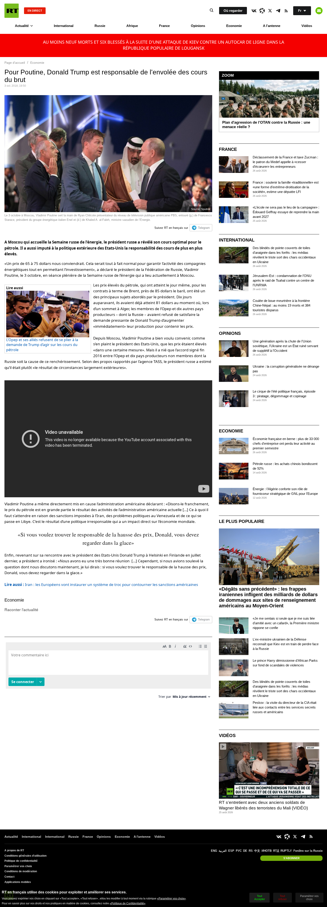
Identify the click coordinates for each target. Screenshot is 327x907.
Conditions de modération (20, 871)
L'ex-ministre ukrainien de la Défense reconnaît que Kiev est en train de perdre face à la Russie (286, 644)
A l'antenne (271, 26)
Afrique (132, 26)
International (63, 26)
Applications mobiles (17, 882)
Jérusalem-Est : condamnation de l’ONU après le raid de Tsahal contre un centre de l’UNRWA (283, 280)
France (164, 26)
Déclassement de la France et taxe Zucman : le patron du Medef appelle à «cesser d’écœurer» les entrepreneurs (285, 161)
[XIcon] (270, 10)
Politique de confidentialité (21, 860)
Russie (100, 26)
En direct (35, 10)
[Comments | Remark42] (108, 672)
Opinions (198, 26)
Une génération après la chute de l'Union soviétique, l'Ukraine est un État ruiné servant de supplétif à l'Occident (285, 345)
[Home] (11, 11)
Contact (9, 876)
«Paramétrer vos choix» (171, 898)
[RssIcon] (286, 10)
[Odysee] (262, 10)
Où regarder (233, 10)
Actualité (22, 26)
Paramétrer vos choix (18, 866)
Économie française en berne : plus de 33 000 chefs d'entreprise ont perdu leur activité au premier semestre (286, 443)
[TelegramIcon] (278, 10)
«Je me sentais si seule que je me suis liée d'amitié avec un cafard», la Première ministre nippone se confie (286, 623)
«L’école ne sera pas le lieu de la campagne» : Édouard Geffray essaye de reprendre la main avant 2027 (286, 212)
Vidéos (306, 26)
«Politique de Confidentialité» (127, 903)
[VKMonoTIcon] (254, 10)
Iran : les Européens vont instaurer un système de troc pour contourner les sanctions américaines (101, 584)
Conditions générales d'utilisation (25, 855)
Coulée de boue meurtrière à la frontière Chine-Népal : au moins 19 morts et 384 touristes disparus (281, 305)
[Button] (319, 10)
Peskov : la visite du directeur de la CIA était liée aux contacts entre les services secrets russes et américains (284, 707)
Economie (234, 26)
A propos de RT (14, 850)
